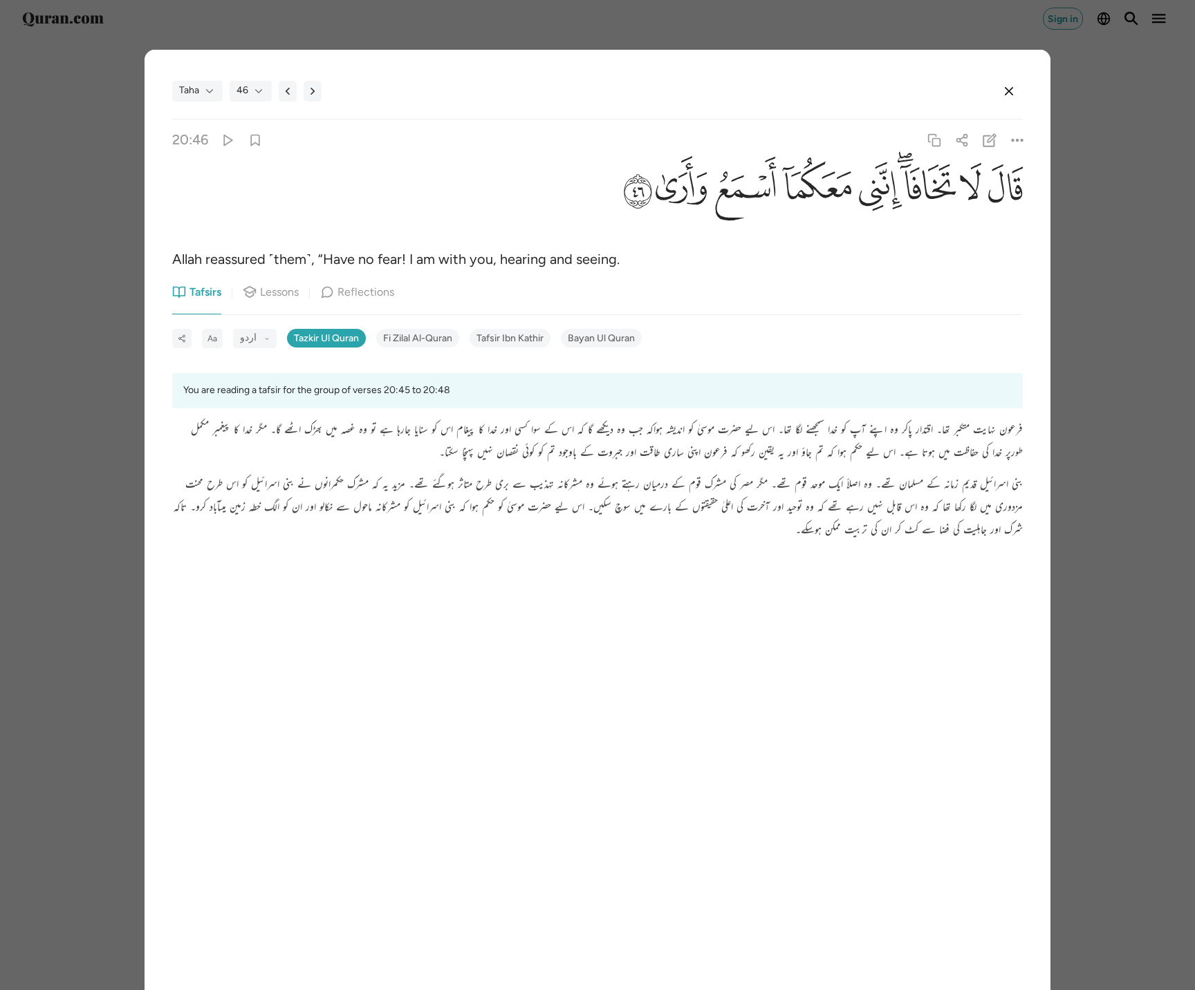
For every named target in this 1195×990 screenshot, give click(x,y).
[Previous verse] (288, 91)
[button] (1002, 191)
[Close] (1009, 91)
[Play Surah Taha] (227, 140)
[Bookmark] (255, 140)
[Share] (961, 140)
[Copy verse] (934, 140)
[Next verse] (313, 91)
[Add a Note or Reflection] (990, 140)
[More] (1018, 140)
